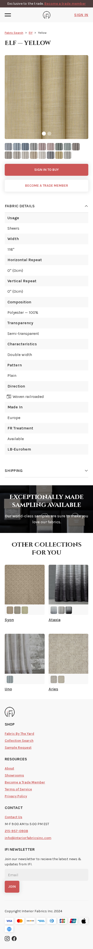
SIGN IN (81, 14)
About (9, 768)
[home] (46, 15)
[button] (9, 14)
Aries (53, 689)
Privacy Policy (16, 796)
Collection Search (19, 740)
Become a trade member (65, 3)
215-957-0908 (16, 831)
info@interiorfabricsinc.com (28, 838)
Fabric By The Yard (19, 734)
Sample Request (18, 747)
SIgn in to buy (46, 170)
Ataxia (55, 620)
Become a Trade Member (25, 782)
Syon (9, 620)
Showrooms (14, 775)
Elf (30, 33)
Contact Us (13, 817)
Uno (8, 689)
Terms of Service (18, 789)
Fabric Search (14, 33)
